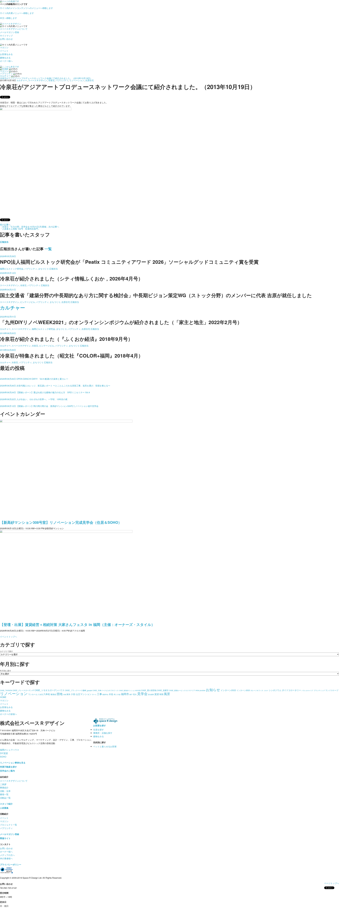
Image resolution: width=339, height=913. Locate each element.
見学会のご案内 (7, 770)
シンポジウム (275, 690)
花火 (135, 694)
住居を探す (98, 729)
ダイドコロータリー (291, 690)
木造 (111, 694)
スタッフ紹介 (6, 803)
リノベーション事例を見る (12, 762)
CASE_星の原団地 (148, 690)
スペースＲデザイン (37, 80)
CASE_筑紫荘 (162, 690)
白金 (119, 694)
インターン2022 (228, 690)
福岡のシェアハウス (9, 749)
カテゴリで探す (6, 651)
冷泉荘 (51, 80)
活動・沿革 (5, 791)
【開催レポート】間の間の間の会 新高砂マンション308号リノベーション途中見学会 (49, 406)
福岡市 (125, 694)
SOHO (3, 756)
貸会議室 (151, 694)
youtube (202, 690)
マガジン (4, 47)
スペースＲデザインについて (14, 28)
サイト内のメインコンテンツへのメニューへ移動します (26, 8)
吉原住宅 (89, 80)
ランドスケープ (331, 690)
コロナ (266, 690)
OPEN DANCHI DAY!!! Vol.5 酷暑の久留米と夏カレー (34, 378)
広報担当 (4, 241)
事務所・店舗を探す (102, 732)
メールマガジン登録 (9, 32)
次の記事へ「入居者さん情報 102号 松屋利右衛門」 (29, 227)
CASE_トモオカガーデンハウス (49, 690)
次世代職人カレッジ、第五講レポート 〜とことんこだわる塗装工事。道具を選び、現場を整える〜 (55, 385)
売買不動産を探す (8, 766)
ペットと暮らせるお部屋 (105, 746)
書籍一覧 (4, 794)
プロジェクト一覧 (8, 824)
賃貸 (156, 694)
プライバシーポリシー (10, 864)
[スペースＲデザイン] (10, 23)
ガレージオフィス (257, 690)
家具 (68, 694)
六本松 (46, 694)
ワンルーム (32, 694)
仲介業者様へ (6, 858)
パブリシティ (62, 80)
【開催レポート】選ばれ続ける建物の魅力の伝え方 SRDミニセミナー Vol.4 (45, 392)
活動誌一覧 (5, 797)
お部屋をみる (6, 54)
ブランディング (319, 690)
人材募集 (4, 807)
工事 (99, 694)
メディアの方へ (7, 855)
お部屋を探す (99, 725)
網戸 (131, 694)
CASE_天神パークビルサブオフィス (106, 690)
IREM (197, 690)
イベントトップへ (8, 636)
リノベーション (76, 80)
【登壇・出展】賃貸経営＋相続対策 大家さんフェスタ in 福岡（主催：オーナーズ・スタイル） (77, 624)
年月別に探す (5, 671)
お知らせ (213, 689)
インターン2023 (243, 690)
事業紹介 (4, 787)
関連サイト (5, 838)
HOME (3, 697)
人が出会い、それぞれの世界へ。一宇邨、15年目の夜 (34, 399)
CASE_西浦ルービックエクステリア (182, 690)
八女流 (40, 694)
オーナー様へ (6, 60)
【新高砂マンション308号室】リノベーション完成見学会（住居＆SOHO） (61, 522)
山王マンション (84, 694)
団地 (60, 694)
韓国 (161, 694)
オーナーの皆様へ (8, 714)
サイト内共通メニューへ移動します (17, 13)
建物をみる (5, 57)
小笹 (73, 694)
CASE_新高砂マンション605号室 (130, 690)
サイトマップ (6, 35)
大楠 (64, 694)
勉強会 (53, 694)
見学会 (142, 693)
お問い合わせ (6, 38)
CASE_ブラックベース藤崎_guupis (78, 690)
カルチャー (21, 80)
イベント (4, 50)
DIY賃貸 (4, 753)
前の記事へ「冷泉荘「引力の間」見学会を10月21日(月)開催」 (24, 225)
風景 (167, 694)
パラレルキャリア (307, 690)
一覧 (48, 248)
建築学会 (105, 694)
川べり (94, 694)
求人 (115, 694)
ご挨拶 (3, 784)
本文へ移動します (8, 18)
